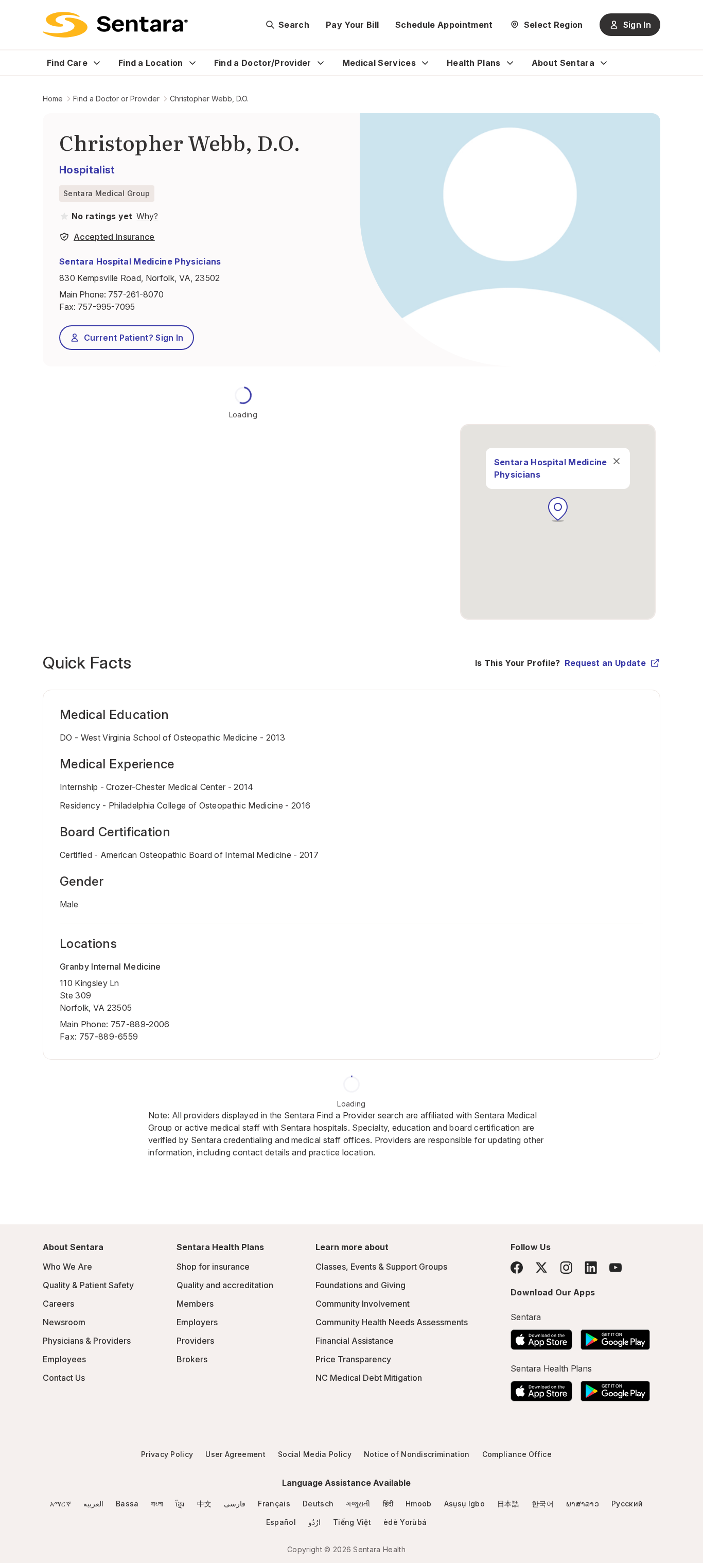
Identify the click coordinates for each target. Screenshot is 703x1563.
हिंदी (388, 1503)
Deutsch (318, 1503)
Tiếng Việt (352, 1522)
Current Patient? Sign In (134, 337)
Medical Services (379, 63)
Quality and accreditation (225, 1285)
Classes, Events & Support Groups (381, 1266)
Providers (195, 1341)
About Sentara (563, 63)
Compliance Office (517, 1454)
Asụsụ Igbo (464, 1503)
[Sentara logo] (115, 24)
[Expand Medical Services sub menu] (425, 62)
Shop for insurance (213, 1266)
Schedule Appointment (444, 25)
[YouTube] (615, 1267)
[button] (558, 509)
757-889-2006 (140, 1024)
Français (274, 1503)
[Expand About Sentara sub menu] (604, 62)
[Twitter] (541, 1267)
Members (195, 1303)
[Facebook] (517, 1267)
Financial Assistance (354, 1341)
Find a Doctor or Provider (116, 98)
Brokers (192, 1359)
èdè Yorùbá (405, 1522)
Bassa (127, 1503)
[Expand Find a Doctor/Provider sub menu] (320, 62)
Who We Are (67, 1266)
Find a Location (150, 63)
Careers (58, 1303)
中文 (204, 1503)
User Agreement (235, 1454)
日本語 (508, 1503)
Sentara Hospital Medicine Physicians (140, 261)
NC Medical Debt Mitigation (368, 1378)
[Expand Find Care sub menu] (97, 62)
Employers (197, 1322)
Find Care (67, 63)
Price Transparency (353, 1359)
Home (53, 98)
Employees (64, 1359)
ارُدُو (314, 1522)
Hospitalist (87, 170)
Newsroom (64, 1322)
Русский (627, 1503)
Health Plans (474, 63)
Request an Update (605, 663)
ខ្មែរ (180, 1503)
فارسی (234, 1503)
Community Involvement (362, 1303)
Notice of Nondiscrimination (417, 1454)
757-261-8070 (136, 294)
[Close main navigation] (616, 461)
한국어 (543, 1503)
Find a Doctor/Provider (262, 63)
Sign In (637, 25)
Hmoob (419, 1503)
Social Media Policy (314, 1454)
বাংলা (157, 1503)
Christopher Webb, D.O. (209, 98)
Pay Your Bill (352, 25)
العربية (93, 1503)
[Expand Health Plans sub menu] (510, 62)
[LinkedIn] (591, 1267)
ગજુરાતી (358, 1503)
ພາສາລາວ (582, 1503)
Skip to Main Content (15, 14)
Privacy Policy (167, 1454)
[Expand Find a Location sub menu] (192, 62)
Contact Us (64, 1378)
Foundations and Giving (360, 1285)
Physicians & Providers (87, 1341)
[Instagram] (566, 1267)
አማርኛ (60, 1503)
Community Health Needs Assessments (391, 1322)
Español (281, 1522)
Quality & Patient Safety (88, 1285)
